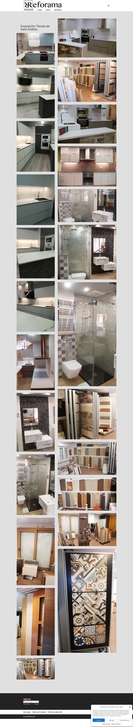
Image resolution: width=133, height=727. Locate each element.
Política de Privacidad (115, 724)
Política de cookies (106, 724)
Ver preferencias (124, 720)
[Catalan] (26, 699)
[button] (130, 707)
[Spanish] (24, 699)
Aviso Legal (26, 712)
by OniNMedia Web (29, 716)
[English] (28, 699)
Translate (36, 704)
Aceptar (99, 720)
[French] (30, 699)
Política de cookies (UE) (55, 712)
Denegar (111, 720)
